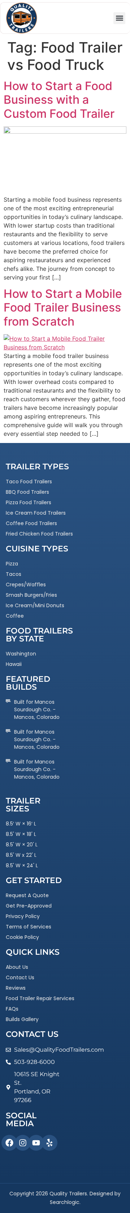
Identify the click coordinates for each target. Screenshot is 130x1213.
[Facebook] (9, 1143)
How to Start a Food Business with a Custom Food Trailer (59, 100)
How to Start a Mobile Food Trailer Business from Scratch (63, 307)
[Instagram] (23, 1143)
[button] (119, 18)
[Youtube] (36, 1143)
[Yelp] (49, 1143)
